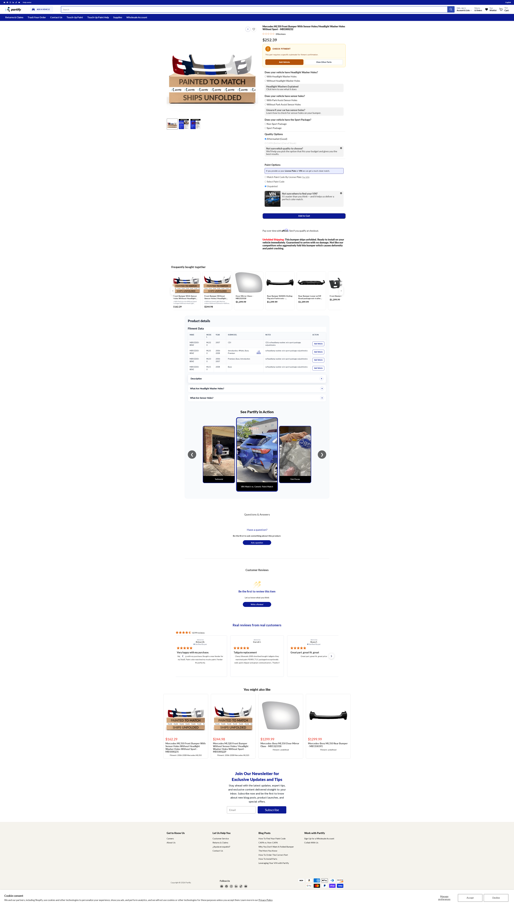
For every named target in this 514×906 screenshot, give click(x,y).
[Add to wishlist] (253, 29)
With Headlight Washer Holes (282, 76)
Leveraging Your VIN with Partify (273, 863)
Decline (496, 897)
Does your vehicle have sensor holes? (285, 96)
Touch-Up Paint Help (98, 17)
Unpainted (272, 186)
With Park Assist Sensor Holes (282, 100)
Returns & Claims (14, 17)
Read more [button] (323, 666)
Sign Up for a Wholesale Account (319, 838)
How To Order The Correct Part (273, 855)
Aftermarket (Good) (276, 139)
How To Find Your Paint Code (272, 838)
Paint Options (272, 164)
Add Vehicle (284, 62)
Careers (170, 838)
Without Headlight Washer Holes (283, 80)
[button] (182, 656)
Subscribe (272, 810)
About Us (171, 842)
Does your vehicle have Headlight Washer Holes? (291, 72)
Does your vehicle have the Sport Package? (288, 119)
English (508, 2)
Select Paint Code (275, 181)
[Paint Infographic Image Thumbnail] (195, 124)
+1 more (259, 352)
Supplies (117, 17)
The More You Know (267, 850)
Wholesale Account (136, 17)
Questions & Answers (257, 514)
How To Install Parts (267, 859)
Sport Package (274, 128)
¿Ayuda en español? (221, 846)
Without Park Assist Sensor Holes (284, 104)
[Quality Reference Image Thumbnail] (184, 124)
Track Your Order (37, 17)
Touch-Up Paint (75, 17)
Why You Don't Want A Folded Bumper (276, 846)
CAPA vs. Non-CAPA (268, 842)
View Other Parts (324, 62)
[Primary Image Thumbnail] (172, 124)
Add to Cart (304, 216)
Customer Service (221, 838)
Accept (470, 897)
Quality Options (274, 134)
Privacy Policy (265, 900)
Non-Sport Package (277, 124)
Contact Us (56, 17)
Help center (27, 2)
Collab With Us (311, 842)
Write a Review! (257, 604)
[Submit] (450, 9)
